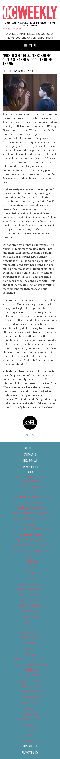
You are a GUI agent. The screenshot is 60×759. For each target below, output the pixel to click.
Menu (32, 44)
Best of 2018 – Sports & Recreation (32, 518)
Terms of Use (30, 460)
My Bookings (31, 572)
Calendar (30, 557)
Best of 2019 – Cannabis (32, 535)
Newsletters (30, 654)
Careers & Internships (30, 584)
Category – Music (30, 611)
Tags (31, 578)
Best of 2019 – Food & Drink (31, 540)
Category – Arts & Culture (30, 590)
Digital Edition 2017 (31, 637)
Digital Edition (30, 633)
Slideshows (30, 708)
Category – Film (30, 600)
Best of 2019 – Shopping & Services (31, 545)
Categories (31, 562)
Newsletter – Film (31, 675)
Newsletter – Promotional (31, 691)
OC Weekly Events (30, 698)
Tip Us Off (30, 730)
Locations (32, 567)
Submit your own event (30, 719)
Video (30, 735)
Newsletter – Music (31, 686)
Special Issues (30, 714)
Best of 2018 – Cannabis (32, 502)
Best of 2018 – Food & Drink (31, 508)
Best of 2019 (30, 525)
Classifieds (30, 622)
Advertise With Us (30, 482)
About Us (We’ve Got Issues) (30, 476)
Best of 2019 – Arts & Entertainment (32, 529)
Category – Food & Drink (30, 606)
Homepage (30, 644)
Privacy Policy (30, 467)
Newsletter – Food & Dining (31, 680)
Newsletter (30, 649)
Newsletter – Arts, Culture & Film (31, 659)
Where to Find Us (30, 741)
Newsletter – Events (32, 670)
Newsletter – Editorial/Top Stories (31, 664)
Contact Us (30, 455)
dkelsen (7, 71)
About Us (30, 448)
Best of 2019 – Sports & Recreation (32, 551)
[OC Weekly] (12, 28)
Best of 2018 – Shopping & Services (31, 513)
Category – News (30, 616)
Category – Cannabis (30, 595)
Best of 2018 (30, 492)
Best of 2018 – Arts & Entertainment (32, 497)
